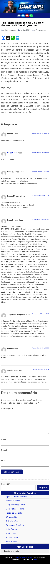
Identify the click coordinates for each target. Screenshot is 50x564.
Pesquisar (5, 484)
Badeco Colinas (13, 500)
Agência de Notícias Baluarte (19, 496)
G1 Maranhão (11, 517)
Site (3, 460)
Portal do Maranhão (14, 513)
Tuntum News (12, 537)
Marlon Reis (11, 533)
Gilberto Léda (12, 521)
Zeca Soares (11, 541)
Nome (3, 439)
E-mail (4, 450)
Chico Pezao (12, 153)
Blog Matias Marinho (15, 509)
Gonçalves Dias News (15, 525)
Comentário (7, 409)
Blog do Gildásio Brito (15, 505)
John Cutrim (11, 529)
